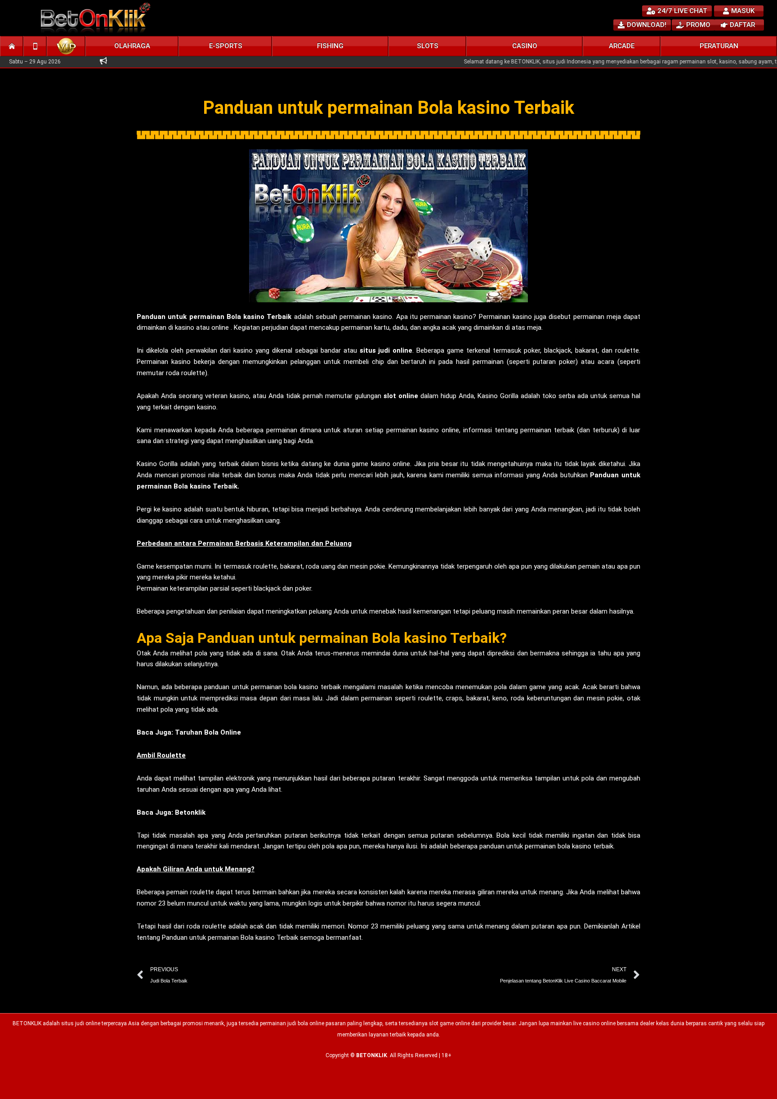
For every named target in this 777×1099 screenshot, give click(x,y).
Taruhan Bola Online (208, 732)
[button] (132, 46)
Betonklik (190, 812)
